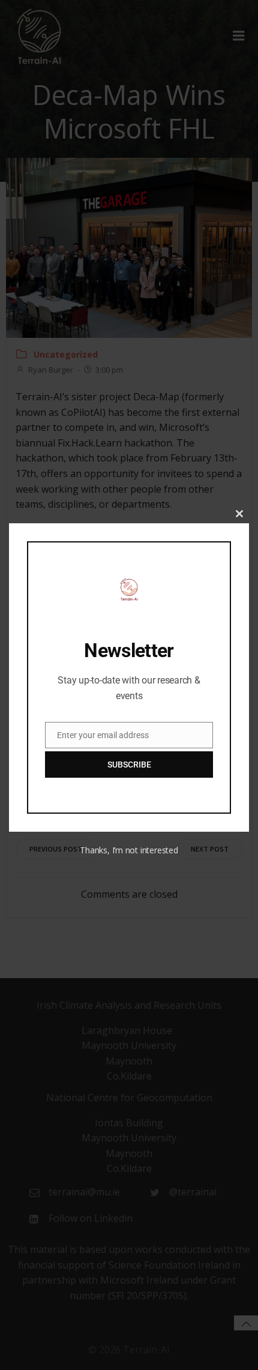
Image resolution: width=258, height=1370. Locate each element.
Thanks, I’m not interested (129, 850)
